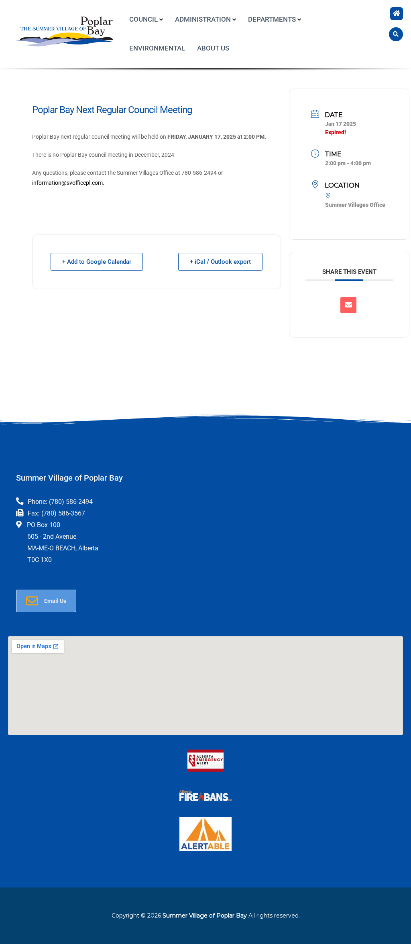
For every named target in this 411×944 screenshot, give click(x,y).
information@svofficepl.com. (68, 183)
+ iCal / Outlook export (220, 261)
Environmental (157, 48)
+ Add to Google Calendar (96, 261)
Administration (203, 19)
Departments (272, 19)
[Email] (348, 305)
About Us (213, 48)
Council (143, 19)
